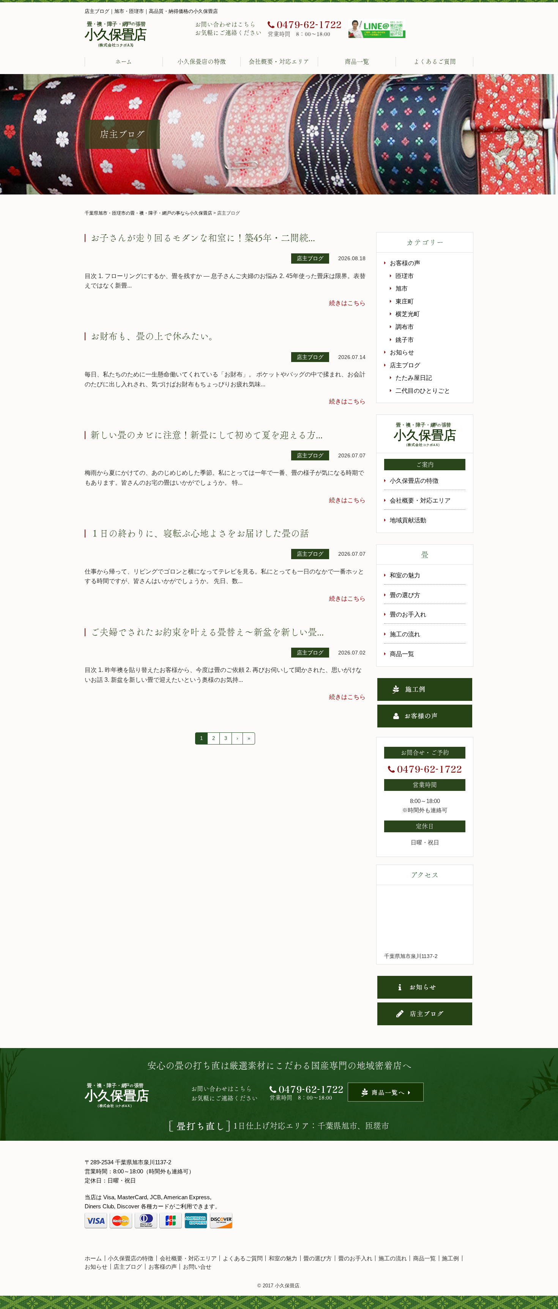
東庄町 (405, 301)
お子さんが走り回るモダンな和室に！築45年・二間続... (202, 237)
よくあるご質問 (434, 61)
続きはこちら (347, 303)
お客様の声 (405, 263)
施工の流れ (405, 634)
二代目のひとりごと (423, 390)
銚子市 (405, 340)
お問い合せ (197, 1266)
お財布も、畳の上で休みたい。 (154, 336)
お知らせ (402, 352)
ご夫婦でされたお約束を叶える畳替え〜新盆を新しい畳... (207, 632)
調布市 (405, 327)
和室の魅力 (405, 575)
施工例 (450, 1258)
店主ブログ (405, 365)
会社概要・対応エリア (279, 61)
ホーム (123, 61)
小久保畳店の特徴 (201, 61)
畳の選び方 (405, 595)
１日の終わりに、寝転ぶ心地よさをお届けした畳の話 (199, 533)
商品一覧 (357, 61)
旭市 (402, 288)
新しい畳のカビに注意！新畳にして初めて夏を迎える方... (206, 434)
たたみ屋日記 (414, 378)
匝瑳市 (405, 276)
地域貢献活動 (408, 520)
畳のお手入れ (408, 614)
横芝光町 (408, 314)
